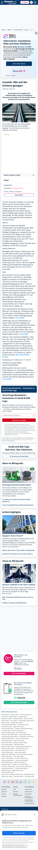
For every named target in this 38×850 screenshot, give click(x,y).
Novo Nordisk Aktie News (25, 754)
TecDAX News (22, 716)
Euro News (14, 720)
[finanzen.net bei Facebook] (8, 782)
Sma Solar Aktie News (8, 766)
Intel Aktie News (19, 756)
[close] (34, 815)
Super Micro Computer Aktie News (12, 774)
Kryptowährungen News (26, 720)
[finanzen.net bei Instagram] (4, 782)
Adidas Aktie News (19, 762)
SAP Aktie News (21, 732)
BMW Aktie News (17, 770)
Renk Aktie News (6, 742)
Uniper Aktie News (7, 752)
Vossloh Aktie (18, 30)
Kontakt (3, 789)
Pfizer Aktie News (6, 756)
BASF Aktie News (6, 726)
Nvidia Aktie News (16, 722)
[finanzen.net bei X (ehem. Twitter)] (17, 782)
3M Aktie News (18, 776)
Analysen (18, 192)
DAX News (4, 716)
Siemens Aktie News (7, 760)
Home (3, 30)
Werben (15, 791)
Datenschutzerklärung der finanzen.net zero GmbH (14, 847)
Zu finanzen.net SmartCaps (19, 456)
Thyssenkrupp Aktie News (24, 746)
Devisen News (28, 718)
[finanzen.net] (10, 1)
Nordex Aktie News (22, 748)
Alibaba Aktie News (7, 768)
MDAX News (13, 716)
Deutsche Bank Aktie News (9, 734)
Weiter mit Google (19, 833)
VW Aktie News (29, 776)
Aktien (9, 30)
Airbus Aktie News (7, 744)
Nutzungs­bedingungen (29, 797)
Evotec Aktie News (20, 752)
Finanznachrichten (25, 714)
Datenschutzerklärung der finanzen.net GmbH (13, 845)
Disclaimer (28, 794)
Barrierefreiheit (29, 803)
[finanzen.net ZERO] (9, 38)
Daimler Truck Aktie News (20, 764)
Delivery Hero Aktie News (24, 766)
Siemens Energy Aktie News (23, 728)
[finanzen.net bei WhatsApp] (29, 782)
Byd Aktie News (19, 744)
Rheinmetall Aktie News (8, 724)
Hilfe (14, 789)
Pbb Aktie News (29, 774)
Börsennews (5, 714)
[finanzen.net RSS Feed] (33, 782)
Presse (3, 794)
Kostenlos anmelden (19, 420)
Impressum (28, 789)
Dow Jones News (6, 718)
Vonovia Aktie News (7, 750)
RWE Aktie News (19, 740)
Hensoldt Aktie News (7, 738)
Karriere (4, 791)
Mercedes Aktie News (8, 748)
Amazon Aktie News (7, 728)
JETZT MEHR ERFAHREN (19, 702)
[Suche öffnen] (31, 2)
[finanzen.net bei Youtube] (13, 782)
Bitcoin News (5, 722)
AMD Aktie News (20, 750)
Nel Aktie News (6, 764)
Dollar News (5, 720)
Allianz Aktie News (18, 730)
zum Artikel (19, 318)
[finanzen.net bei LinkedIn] (21, 782)
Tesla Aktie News (23, 724)
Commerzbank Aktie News (9, 736)
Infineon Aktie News (22, 738)
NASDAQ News (17, 718)
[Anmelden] (35, 2)
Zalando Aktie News (7, 772)
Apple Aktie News (24, 734)
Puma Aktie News (6, 762)
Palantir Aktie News (7, 758)
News (12, 192)
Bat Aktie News (6, 770)
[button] (24, 2)
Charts (6, 192)
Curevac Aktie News (21, 760)
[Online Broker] (11, 3)
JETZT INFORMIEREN (19, 673)
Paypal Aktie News (7, 740)
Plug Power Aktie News (26, 736)
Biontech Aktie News (7, 746)
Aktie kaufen (19, 195)
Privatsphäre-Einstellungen (29, 800)
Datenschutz (29, 791)
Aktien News (14, 714)
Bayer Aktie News (18, 726)
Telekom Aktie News (21, 768)
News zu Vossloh (30, 30)
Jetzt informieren (19, 64)
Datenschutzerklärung (8, 441)
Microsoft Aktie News (7, 732)
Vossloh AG (8, 185)
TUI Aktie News (6, 730)
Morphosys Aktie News (8, 754)
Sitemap (4, 796)
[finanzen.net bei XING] (25, 782)
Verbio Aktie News (7, 776)
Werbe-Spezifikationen (18, 794)
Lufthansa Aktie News (20, 742)
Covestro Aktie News (21, 758)
